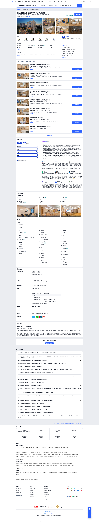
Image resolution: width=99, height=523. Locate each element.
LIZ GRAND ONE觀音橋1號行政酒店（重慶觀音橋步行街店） (46, 456)
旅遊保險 (54, 1)
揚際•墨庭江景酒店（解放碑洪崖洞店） (62, 447)
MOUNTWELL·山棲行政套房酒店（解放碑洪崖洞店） (45, 447)
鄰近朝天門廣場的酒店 (31, 465)
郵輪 (50, 1)
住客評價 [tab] (23, 61)
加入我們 (32, 492)
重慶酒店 (62, 423)
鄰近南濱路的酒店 (48, 465)
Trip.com (50, 423)
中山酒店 (71, 476)
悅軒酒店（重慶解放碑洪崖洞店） (22, 454)
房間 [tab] (18, 61)
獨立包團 (60, 1)
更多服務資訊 (18, 492)
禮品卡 (46, 1)
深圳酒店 (17, 476)
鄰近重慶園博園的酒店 (28, 463)
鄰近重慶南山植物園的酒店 (21, 465)
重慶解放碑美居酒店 (30, 456)
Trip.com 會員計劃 (47, 490)
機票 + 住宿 (40, 1)
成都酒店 (22, 479)
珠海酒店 (26, 476)
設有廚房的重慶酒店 (43, 472)
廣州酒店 (34, 476)
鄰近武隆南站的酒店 (19, 468)
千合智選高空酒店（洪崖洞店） (36, 452)
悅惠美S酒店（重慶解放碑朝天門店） (23, 452)
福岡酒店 (63, 476)
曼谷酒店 (46, 476)
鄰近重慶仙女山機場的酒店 (57, 465)
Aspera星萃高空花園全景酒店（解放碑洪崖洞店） (70, 454)
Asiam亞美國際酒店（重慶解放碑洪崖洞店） (52, 454)
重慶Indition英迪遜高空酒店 (21, 456)
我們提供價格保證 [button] (70, 15)
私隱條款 (32, 496)
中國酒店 (58, 423)
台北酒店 (38, 476)
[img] (29, 26)
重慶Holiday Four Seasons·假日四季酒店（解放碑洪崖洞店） (68, 456)
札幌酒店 (27, 479)
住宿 (12, 1)
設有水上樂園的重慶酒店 (72, 472)
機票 (15, 1)
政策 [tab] (34, 61)
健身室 (20, 197)
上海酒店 (42, 476)
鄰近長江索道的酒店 (19, 463)
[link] (82, 2)
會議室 (63, 199)
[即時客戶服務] (89, 516)
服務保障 (17, 490)
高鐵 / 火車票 (20, 1)
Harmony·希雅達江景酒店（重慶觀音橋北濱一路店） (25, 447)
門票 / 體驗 (34, 1)
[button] (69, 2)
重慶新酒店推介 (19, 472)
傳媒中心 (32, 490)
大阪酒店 (50, 476)
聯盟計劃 (46, 492)
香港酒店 (22, 476)
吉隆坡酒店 (18, 479)
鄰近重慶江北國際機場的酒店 (68, 465)
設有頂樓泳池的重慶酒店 (52, 472)
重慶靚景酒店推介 (26, 472)
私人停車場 (42, 197)
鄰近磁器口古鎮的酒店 (47, 463)
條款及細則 (32, 494)
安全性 (45, 499)
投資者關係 (46, 488)
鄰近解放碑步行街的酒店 (67, 463)
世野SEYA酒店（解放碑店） (63, 452)
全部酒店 (46, 496)
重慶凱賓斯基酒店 (19, 459)
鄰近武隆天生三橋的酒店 (37, 463)
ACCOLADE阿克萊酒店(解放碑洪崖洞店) (36, 454)
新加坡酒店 (31, 479)
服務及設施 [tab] (28, 61)
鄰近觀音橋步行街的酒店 (40, 465)
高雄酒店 (36, 479)
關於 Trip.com (32, 488)
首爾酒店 (59, 476)
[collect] (89, 509)
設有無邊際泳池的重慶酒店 (62, 472)
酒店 (54, 423)
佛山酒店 (75, 476)
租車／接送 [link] (27, 1)
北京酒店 (67, 476)
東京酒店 (30, 476)
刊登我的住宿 (46, 494)
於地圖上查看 (64, 57)
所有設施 (18, 49)
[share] (89, 513)
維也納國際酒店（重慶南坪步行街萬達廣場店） (31, 13)
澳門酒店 (55, 476)
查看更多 (18, 55)
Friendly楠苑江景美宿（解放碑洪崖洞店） (50, 452)
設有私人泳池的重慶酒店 (34, 472)
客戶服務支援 (18, 488)
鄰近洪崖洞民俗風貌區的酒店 (57, 463)
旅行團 (65, 1)
